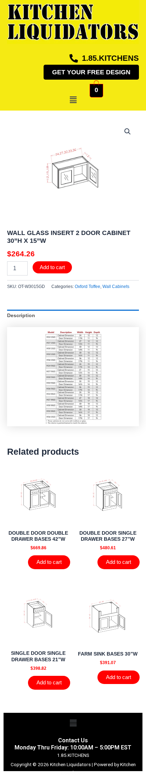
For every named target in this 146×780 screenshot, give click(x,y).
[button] (73, 100)
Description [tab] (21, 315)
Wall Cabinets (115, 286)
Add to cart (52, 267)
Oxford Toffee (87, 286)
